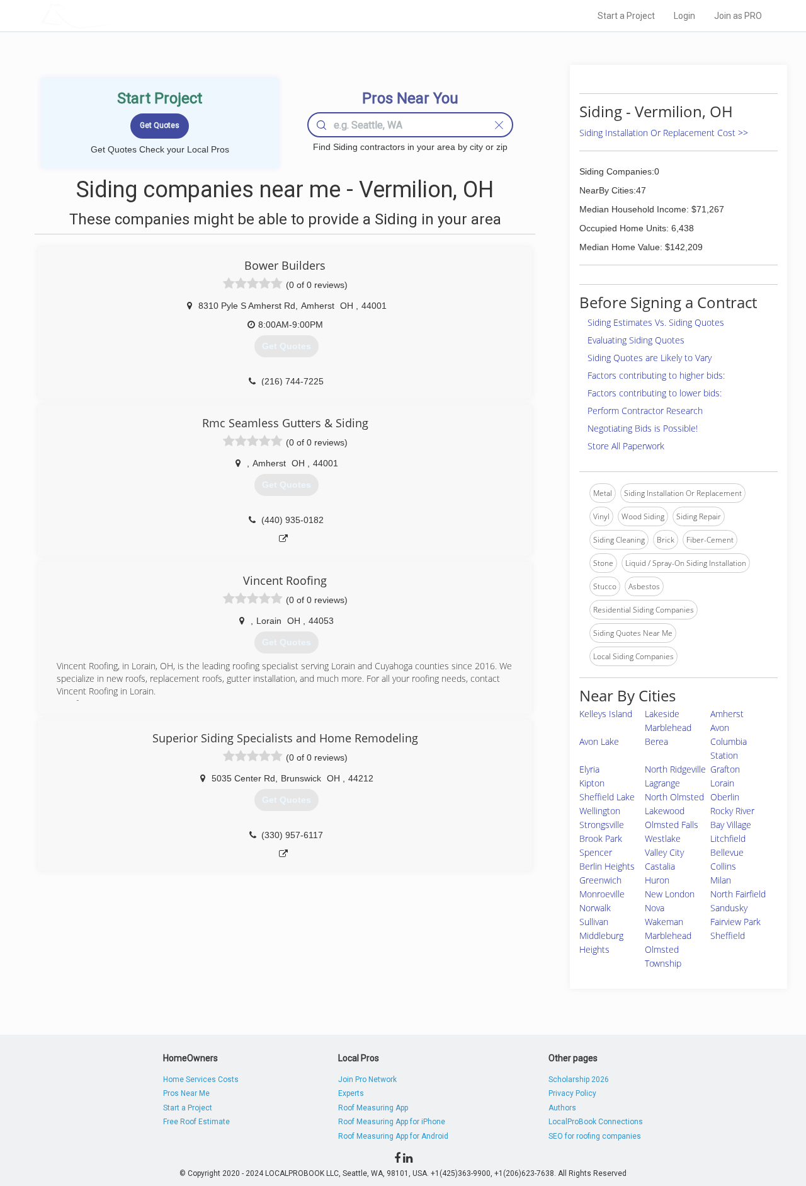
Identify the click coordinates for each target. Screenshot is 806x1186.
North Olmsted (674, 797)
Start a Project (626, 16)
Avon (719, 728)
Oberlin (724, 797)
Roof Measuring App (373, 1107)
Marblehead (668, 935)
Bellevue (727, 852)
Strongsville (601, 825)
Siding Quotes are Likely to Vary (649, 358)
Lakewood (664, 811)
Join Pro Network (367, 1079)
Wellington (599, 811)
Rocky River (732, 811)
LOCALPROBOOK (114, 15)
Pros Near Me (186, 1093)
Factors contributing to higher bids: (656, 375)
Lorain (722, 783)
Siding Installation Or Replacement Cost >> (663, 133)
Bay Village (730, 825)
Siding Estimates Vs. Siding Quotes (655, 322)
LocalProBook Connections (595, 1121)
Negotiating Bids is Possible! (642, 428)
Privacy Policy (572, 1093)
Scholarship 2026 (578, 1079)
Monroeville (602, 894)
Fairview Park (735, 922)
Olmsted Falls (671, 825)
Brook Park (600, 838)
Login (684, 16)
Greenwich (600, 880)
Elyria (589, 769)
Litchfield (728, 838)
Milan (720, 880)
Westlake (663, 838)
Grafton (725, 769)
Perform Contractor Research (645, 411)
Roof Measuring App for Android (393, 1136)
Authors (562, 1107)
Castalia (660, 866)
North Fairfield (738, 894)
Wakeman (664, 922)
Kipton (591, 783)
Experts (351, 1093)
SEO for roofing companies (594, 1136)
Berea (656, 741)
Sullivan (593, 922)
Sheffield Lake (607, 797)
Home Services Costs (201, 1079)
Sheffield (727, 935)
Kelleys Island (605, 714)
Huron (657, 880)
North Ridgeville (675, 769)
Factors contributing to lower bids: (654, 393)
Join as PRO (738, 16)
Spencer (595, 852)
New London (670, 894)
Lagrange (662, 783)
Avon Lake (599, 741)
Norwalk (595, 908)
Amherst (727, 714)
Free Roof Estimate (196, 1121)
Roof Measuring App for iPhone (391, 1121)
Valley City (664, 852)
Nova (654, 908)
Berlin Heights (607, 866)
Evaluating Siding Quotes (635, 340)
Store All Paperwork (625, 446)
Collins (723, 866)
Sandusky (728, 908)
